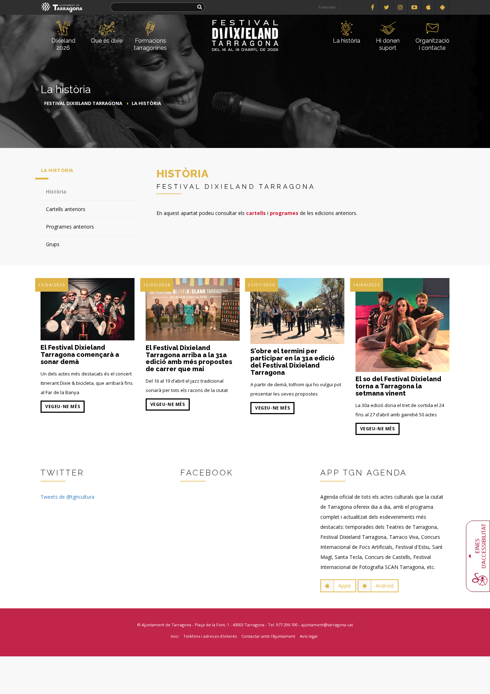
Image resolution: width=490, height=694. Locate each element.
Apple (344, 585)
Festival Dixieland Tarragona (83, 103)
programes (284, 213)
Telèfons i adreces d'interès (210, 636)
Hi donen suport (388, 44)
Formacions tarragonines (150, 44)
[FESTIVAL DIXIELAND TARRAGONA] (245, 24)
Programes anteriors (70, 226)
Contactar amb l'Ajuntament (268, 636)
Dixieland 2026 (63, 44)
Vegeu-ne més (62, 406)
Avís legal (308, 636)
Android (385, 585)
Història (56, 191)
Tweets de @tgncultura (67, 496)
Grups (53, 244)
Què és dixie (107, 40)
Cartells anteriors (65, 209)
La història (346, 40)
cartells (256, 213)
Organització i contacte (432, 44)
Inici (175, 636)
